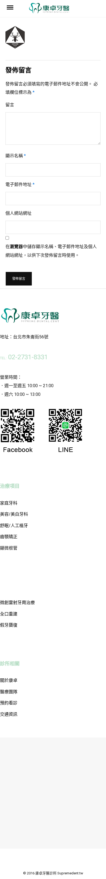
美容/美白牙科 (14, 514)
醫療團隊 (8, 691)
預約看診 (8, 702)
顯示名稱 (15, 155)
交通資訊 (8, 714)
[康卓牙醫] (49, 10)
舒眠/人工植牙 (14, 525)
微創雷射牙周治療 (17, 602)
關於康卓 (8, 680)
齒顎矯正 (8, 536)
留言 (9, 104)
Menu (11, 7)
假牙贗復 (8, 625)
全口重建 (8, 614)
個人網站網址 (18, 213)
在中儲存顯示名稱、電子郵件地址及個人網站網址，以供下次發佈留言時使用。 (51, 251)
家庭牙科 (8, 503)
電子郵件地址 (20, 184)
